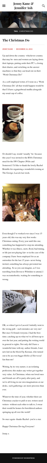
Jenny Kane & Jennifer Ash (23, 5)
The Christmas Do (15, 40)
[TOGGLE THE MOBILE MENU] (3, 5)
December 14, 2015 (24, 49)
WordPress (29, 458)
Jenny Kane (7, 49)
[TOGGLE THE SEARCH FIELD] (43, 5)
